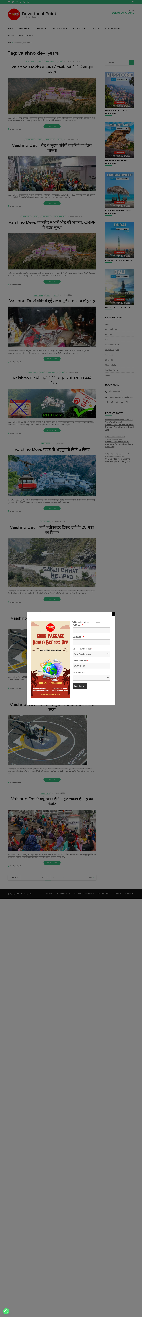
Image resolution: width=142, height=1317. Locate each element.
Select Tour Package (82, 649)
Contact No (78, 637)
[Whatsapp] (6, 1311)
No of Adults (79, 672)
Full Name (78, 625)
